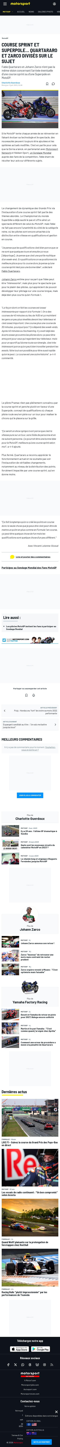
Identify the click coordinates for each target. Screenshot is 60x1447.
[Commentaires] (54, 84)
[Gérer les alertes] (33, 695)
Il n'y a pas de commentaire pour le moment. (30, 748)
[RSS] (52, 1364)
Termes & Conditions (20, 1435)
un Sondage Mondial (40, 152)
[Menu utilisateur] (54, 4)
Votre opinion (30, 1406)
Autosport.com (30, 1389)
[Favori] (47, 84)
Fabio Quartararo (11, 270)
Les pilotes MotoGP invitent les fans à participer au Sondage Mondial (31, 627)
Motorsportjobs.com (30, 1385)
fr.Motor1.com (30, 1380)
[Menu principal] (5, 4)
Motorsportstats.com (30, 1394)
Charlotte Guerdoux (11, 83)
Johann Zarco (9, 279)
